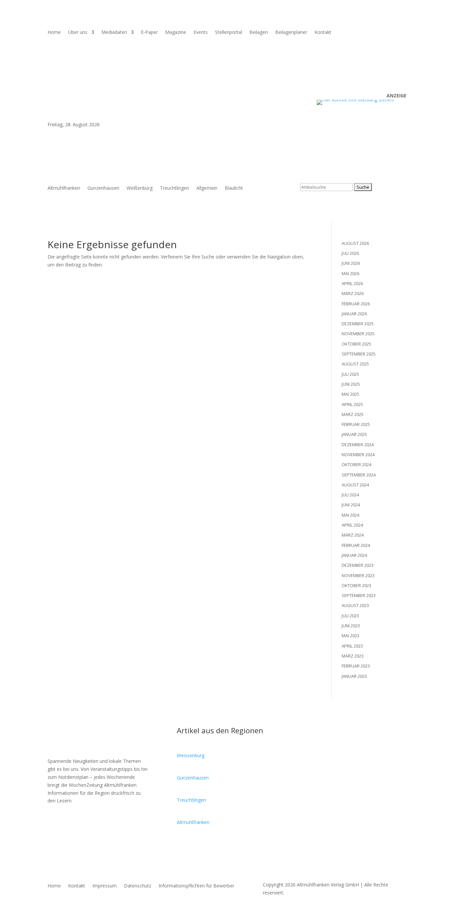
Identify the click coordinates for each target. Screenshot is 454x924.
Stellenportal (228, 32)
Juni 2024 (351, 505)
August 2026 (355, 243)
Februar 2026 (356, 304)
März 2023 (353, 656)
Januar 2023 (354, 676)
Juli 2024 (350, 495)
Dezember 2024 (358, 445)
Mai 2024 (350, 515)
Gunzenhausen (103, 188)
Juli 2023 (350, 616)
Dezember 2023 (358, 565)
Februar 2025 (356, 424)
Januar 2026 (354, 314)
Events (200, 32)
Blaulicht (234, 188)
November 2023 (358, 575)
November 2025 (358, 334)
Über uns (77, 32)
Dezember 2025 (358, 324)
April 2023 (352, 646)
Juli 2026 (350, 253)
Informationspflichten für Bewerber (196, 886)
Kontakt (322, 32)
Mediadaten (114, 32)
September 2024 (359, 475)
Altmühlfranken (64, 188)
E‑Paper (149, 32)
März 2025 (353, 414)
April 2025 (352, 404)
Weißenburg (140, 188)
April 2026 (352, 283)
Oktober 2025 (356, 344)
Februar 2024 (356, 545)
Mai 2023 (350, 636)
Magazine (175, 32)
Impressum (104, 886)
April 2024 (352, 525)
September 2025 (359, 354)
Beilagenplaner (291, 32)
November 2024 (358, 455)
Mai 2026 (350, 273)
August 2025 (355, 364)
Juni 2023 (351, 626)
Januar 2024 (354, 555)
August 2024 (355, 485)
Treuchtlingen (174, 188)
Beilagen (258, 32)
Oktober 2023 (356, 585)
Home (54, 32)
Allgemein (206, 188)
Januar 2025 (354, 434)
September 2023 (359, 595)
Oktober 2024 (356, 464)
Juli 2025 (350, 374)
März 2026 (353, 293)
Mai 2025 (350, 394)
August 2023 (355, 605)
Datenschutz (137, 886)
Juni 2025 (351, 384)
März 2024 (353, 535)
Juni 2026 (351, 263)
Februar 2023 (356, 666)
